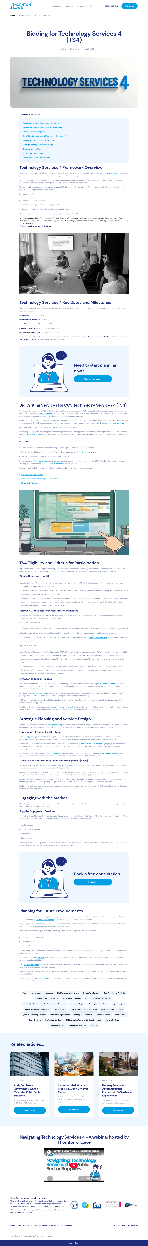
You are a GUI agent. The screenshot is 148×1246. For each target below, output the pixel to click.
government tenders (27, 437)
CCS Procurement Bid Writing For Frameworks (40, 479)
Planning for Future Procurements (36, 158)
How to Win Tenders (91, 993)
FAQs (12, 1225)
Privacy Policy (41, 1225)
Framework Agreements (60, 1015)
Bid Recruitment (57, 1025)
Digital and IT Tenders (29, 483)
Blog (92, 6)
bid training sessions (30, 434)
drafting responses (31, 964)
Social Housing (35, 1020)
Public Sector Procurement (112, 1009)
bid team (41, 957)
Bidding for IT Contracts (98, 1004)
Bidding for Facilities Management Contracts (92, 1015)
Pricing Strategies (77, 1004)
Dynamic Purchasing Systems (34, 1015)
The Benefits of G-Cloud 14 (32, 474)
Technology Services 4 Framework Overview (41, 123)
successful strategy (56, 753)
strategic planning (55, 725)
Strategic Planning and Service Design (38, 145)
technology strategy (29, 737)
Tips (24, 993)
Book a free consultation (33, 153)
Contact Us (54, 1225)
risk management (109, 753)
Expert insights (118, 1004)
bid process (45, 978)
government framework (116, 423)
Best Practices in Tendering (115, 993)
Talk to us (129, 6)
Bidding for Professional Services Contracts (83, 1020)
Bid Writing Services (53, 1020)
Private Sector (120, 1015)
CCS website (40, 924)
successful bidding (53, 804)
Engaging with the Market (33, 149)
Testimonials (67, 1225)
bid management (89, 452)
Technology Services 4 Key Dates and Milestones (42, 127)
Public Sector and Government (37, 1009)
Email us (134, 1225)
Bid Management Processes (41, 993)
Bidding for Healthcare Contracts (83, 1009)
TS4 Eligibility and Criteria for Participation (40, 140)
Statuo (78, 1243)
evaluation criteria (64, 707)
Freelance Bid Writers (77, 1025)
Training (94, 1025)
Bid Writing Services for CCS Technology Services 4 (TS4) (46, 136)
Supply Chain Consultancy (47, 998)
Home (12, 15)
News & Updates (112, 1020)
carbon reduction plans (98, 637)
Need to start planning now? (34, 132)
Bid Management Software (68, 993)
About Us (69, 6)
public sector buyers (36, 176)
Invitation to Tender (107, 683)
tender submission (40, 693)
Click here (93, 882)
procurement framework (110, 173)
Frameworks (81, 6)
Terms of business (24, 1225)
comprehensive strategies (91, 744)
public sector (59, 464)
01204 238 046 (111, 6)
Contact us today (93, 378)
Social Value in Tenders (71, 998)
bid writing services (45, 413)
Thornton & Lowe (41, 461)
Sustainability (60, 1009)
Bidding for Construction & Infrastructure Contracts (45, 1004)
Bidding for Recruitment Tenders (98, 998)
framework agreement (45, 919)
